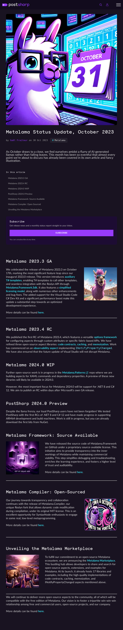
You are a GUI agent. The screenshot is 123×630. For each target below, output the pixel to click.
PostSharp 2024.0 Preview (20, 194)
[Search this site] (101, 5)
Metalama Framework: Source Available (26, 199)
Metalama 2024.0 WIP (18, 189)
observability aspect (46, 348)
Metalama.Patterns (73, 372)
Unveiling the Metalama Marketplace (25, 210)
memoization (100, 344)
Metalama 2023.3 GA (18, 178)
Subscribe (61, 233)
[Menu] (118, 5)
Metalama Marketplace (101, 560)
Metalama (58, 140)
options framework (105, 337)
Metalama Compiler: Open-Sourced (24, 204)
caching (81, 344)
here (41, 312)
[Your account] (107, 5)
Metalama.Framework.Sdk (21, 287)
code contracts (67, 344)
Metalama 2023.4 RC (18, 183)
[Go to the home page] (15, 5)
